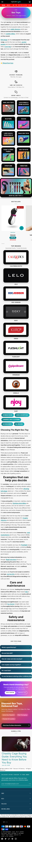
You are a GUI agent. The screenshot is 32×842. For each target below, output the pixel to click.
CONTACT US (17, 835)
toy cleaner (11, 604)
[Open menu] (4, 2)
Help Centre (10, 692)
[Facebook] (2, 839)
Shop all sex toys (7, 63)
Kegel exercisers (11, 559)
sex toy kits (10, 574)
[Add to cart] (21, 228)
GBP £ (4, 822)
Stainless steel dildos (19, 503)
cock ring (8, 46)
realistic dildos (10, 34)
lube (26, 592)
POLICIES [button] (4, 803)
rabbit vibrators (15, 29)
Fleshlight (24, 545)
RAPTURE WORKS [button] (5, 808)
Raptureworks (7, 831)
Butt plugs (4, 40)
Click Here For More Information (12, 725)
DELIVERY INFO (6, 833)
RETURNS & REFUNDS (18, 833)
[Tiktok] (9, 839)
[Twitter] (5, 839)
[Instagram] (16, 839)
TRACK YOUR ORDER (7, 835)
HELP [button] (2, 798)
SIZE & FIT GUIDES (7, 836)
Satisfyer (12, 232)
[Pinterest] (12, 839)
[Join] (28, 783)
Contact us (22, 692)
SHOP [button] (2, 793)
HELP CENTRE (20, 831)
